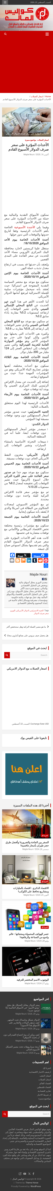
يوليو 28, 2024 (43, 941)
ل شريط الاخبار (44, 1095)
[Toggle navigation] (47, 34)
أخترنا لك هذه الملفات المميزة (31, 805)
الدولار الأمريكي (22, 610)
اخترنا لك (45, 836)
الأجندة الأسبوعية (24, 227)
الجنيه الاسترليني (37, 610)
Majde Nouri (29, 154)
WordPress (36, 1186)
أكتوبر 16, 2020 (42, 154)
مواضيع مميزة (30, 140)
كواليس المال (18, 1179)
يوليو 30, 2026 (34, 1014)
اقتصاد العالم (45, 1083)
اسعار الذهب (45, 1076)
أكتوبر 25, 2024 (42, 895)
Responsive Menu (5, 2)
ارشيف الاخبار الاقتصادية (40, 1072)
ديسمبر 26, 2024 (42, 849)
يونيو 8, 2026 (34, 1053)
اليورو (13, 610)
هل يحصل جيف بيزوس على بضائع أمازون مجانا (27, 635)
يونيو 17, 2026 (34, 1041)
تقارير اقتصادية (44, 1091)
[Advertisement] (26, 65)
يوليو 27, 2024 (43, 983)
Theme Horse (32, 1182)
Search (7, 655)
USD (47, 724)
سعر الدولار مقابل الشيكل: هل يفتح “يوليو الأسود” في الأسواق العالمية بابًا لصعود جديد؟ (23, 1008)
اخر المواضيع (41, 999)
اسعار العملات (43, 140)
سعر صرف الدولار (41, 613)
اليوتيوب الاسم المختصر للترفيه (33, 979)
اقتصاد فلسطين (44, 1087)
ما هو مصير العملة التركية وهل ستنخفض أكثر (26, 627)
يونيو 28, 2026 (34, 1028)
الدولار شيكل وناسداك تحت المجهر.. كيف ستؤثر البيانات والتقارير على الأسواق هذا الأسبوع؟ (23, 1022)
